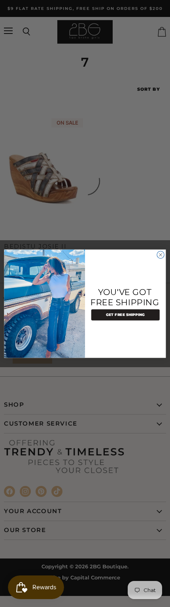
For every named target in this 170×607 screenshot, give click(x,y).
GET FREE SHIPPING (125, 314)
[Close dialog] (160, 254)
